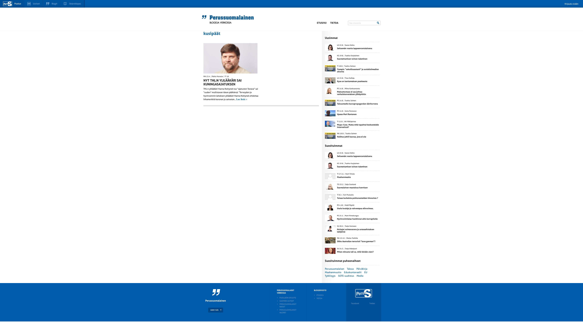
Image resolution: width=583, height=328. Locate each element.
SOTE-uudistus (346, 275)
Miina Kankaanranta (352, 89)
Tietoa (334, 22)
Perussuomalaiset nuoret (288, 311)
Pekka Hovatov (217, 76)
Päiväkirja (361, 268)
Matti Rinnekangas (352, 216)
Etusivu (322, 22)
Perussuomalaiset (334, 268)
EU (365, 272)
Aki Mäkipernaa (350, 122)
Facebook (355, 303)
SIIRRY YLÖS (214, 310)
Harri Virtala (350, 174)
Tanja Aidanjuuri (351, 249)
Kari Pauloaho (348, 195)
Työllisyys (330, 275)
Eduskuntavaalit (352, 272)
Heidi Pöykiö (349, 205)
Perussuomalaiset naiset (288, 305)
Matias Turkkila (352, 238)
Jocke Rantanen (350, 111)
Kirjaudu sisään (571, 4)
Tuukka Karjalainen (352, 56)
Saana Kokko (350, 45)
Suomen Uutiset (287, 301)
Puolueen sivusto (288, 298)
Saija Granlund (350, 184)
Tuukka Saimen (350, 66)
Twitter (372, 303)
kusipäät (211, 33)
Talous (350, 268)
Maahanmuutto (333, 272)
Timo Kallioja (350, 78)
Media (360, 275)
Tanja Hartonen (350, 226)
